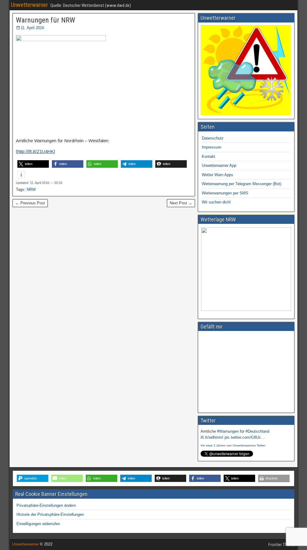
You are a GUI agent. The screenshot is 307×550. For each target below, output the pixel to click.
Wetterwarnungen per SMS (225, 193)
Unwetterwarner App (219, 165)
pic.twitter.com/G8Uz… (245, 437)
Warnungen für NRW (45, 20)
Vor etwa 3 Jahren (213, 445)
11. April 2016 (32, 28)
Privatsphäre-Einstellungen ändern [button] (46, 505)
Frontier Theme (281, 544)
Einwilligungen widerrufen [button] (38, 523)
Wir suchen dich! (216, 202)
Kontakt (208, 156)
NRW (31, 189)
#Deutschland (257, 431)
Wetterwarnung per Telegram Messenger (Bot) (241, 184)
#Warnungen (228, 431)
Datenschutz (213, 138)
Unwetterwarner (29, 4)
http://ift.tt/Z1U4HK (35, 151)
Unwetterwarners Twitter (249, 445)
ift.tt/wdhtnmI (212, 437)
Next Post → (181, 203)
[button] (33, 164)
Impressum (211, 147)
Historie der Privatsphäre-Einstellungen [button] (50, 514)
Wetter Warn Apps (217, 175)
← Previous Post (30, 203)
